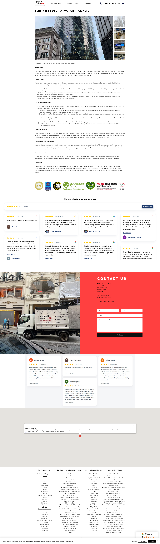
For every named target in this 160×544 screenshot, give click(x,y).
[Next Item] (110, 38)
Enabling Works (69, 480)
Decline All (143, 541)
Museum (94, 501)
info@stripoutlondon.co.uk (106, 301)
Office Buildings (94, 474)
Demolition (69, 476)
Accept (152, 541)
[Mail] (123, 3)
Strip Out (69, 474)
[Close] (158, 541)
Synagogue (94, 483)
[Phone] (101, 3)
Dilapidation (69, 478)
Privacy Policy (69, 541)
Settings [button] (134, 541)
